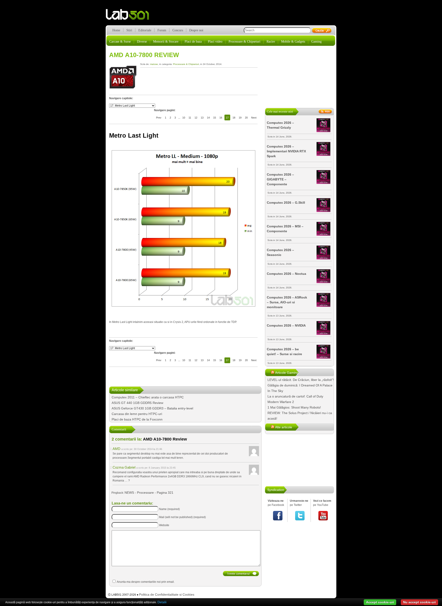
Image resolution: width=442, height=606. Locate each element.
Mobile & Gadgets (293, 41)
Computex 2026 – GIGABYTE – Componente (280, 179)
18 (234, 117)
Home (116, 30)
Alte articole (283, 427)
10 (183, 117)
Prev (158, 117)
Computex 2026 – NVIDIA (286, 325)
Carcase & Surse (120, 41)
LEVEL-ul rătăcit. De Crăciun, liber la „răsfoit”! (301, 380)
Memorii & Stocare (165, 41)
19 (240, 117)
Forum (161, 30)
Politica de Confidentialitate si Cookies (166, 594)
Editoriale (144, 30)
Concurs (177, 30)
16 (220, 117)
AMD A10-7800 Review (144, 55)
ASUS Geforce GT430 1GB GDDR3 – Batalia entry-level (152, 408)
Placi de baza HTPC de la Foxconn (137, 419)
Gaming (316, 41)
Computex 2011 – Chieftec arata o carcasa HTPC (148, 397)
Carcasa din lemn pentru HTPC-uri (137, 414)
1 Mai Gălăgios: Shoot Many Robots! (294, 407)
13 (202, 117)
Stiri (129, 30)
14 (208, 117)
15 (214, 117)
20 (246, 117)
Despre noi (196, 30)
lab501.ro (130, 16)
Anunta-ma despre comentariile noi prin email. (145, 581)
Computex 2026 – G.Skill (286, 202)
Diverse (142, 41)
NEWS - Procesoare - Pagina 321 (149, 492)
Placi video (215, 41)
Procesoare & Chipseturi (244, 41)
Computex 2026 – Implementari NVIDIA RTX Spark (286, 151)
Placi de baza (193, 41)
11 (190, 117)
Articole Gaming (286, 372)
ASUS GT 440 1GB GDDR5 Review (137, 403)
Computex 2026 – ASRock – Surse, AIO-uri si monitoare (287, 302)
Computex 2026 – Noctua (286, 273)
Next (253, 117)
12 (196, 117)
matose (154, 64)
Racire (271, 41)
